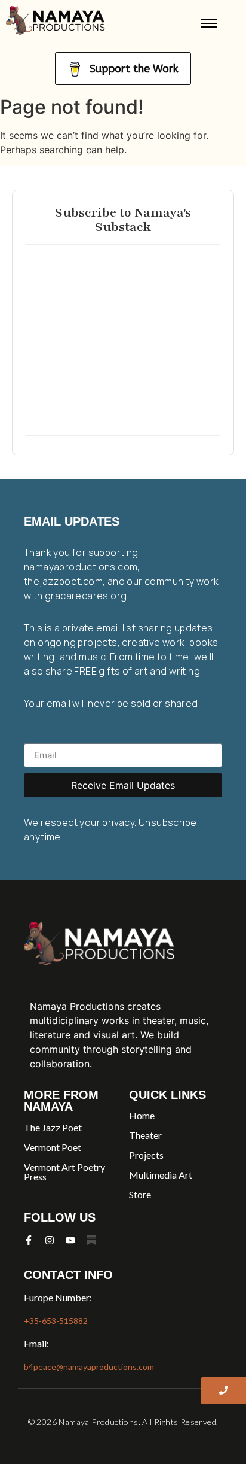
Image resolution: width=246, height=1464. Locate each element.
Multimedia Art (160, 1174)
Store (140, 1194)
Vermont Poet (52, 1147)
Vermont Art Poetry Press (64, 1171)
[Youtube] (70, 1240)
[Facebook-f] (28, 1240)
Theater (145, 1135)
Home (142, 1115)
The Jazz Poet (53, 1127)
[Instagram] (49, 1240)
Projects (146, 1155)
